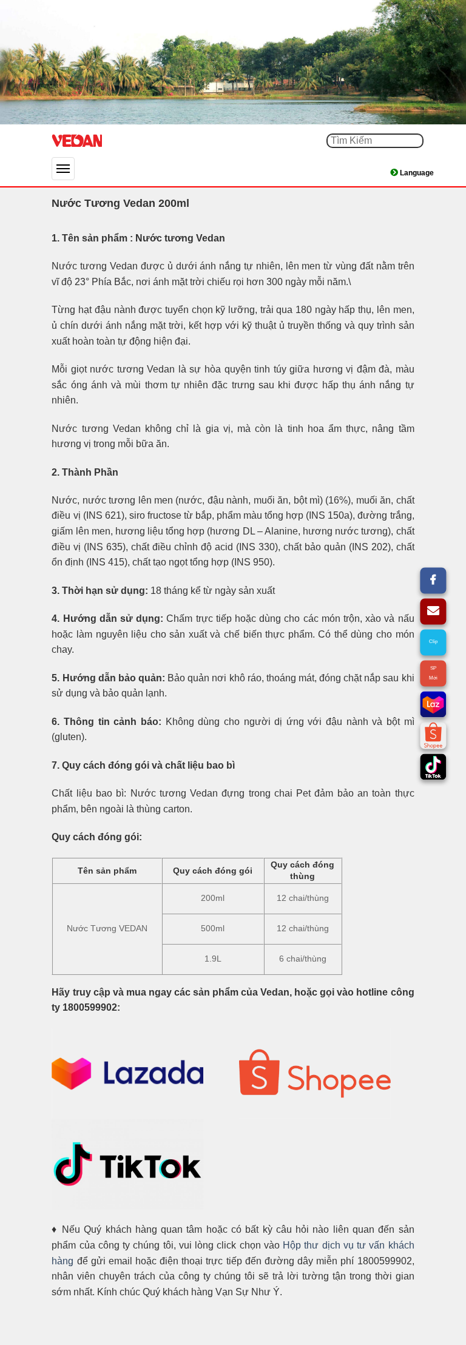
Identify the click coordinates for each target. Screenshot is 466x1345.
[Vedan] (112, 140)
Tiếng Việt (421, 173)
